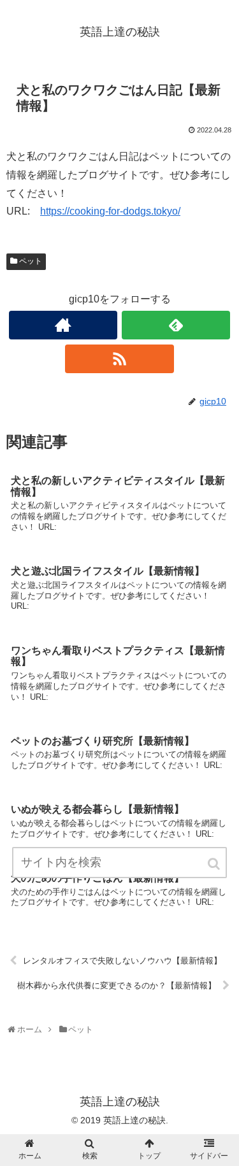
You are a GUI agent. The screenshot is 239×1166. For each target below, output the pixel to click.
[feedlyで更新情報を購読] (176, 325)
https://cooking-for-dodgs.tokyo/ (110, 211)
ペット (30, 261)
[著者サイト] (63, 325)
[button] (215, 863)
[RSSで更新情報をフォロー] (119, 359)
